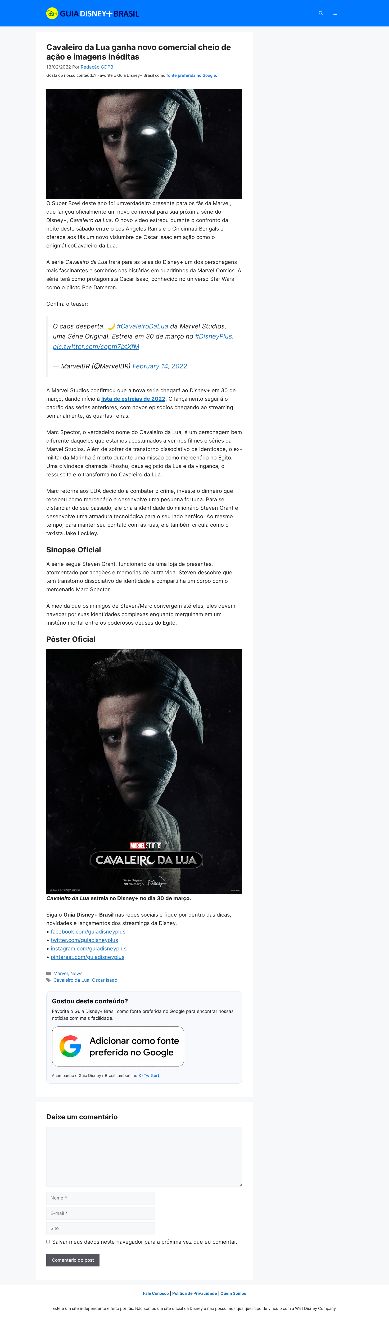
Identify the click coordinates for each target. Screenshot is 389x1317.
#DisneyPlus (213, 336)
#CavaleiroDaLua (142, 326)
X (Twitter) (148, 1075)
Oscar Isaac (104, 980)
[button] (321, 13)
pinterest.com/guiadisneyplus (87, 957)
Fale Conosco (156, 1293)
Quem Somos (233, 1293)
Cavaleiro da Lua (71, 980)
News (76, 973)
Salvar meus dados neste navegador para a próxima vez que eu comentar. (144, 1242)
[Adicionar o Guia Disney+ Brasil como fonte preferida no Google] (118, 1046)
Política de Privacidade (194, 1293)
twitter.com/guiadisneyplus (84, 940)
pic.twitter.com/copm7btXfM (96, 346)
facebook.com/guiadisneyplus (88, 931)
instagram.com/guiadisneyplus (88, 948)
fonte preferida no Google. (191, 75)
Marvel (60, 973)
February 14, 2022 (160, 366)
